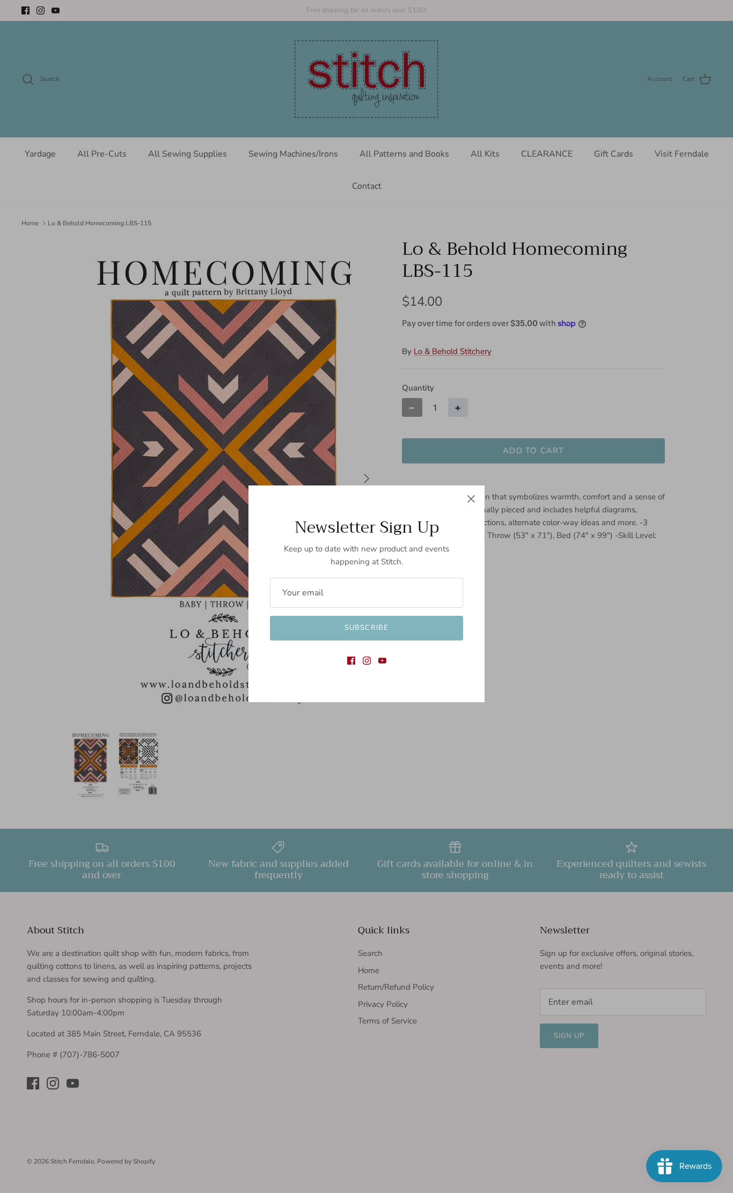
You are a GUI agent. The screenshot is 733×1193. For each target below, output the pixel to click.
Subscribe (366, 627)
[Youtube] (382, 661)
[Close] (471, 499)
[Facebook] (351, 661)
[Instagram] (367, 661)
